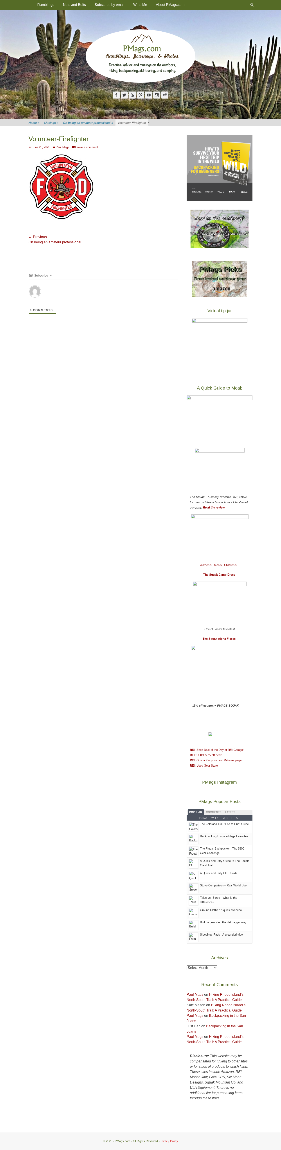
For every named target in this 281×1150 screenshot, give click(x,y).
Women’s (206, 565)
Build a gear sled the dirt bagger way (223, 922)
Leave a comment (86, 147)
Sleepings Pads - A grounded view (221, 934)
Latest (230, 812)
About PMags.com (170, 5)
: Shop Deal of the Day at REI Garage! (217, 749)
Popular (195, 812)
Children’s (230, 565)
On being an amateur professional (88, 122)
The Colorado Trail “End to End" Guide (224, 824)
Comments (213, 812)
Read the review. (214, 507)
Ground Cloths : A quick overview (221, 910)
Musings (51, 122)
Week (214, 818)
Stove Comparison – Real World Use (223, 885)
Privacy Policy (169, 1141)
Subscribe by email (109, 5)
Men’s (218, 565)
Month (227, 818)
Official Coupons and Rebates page (215, 760)
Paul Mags (62, 147)
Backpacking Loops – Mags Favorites (224, 836)
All (238, 818)
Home (34, 122)
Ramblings (45, 5)
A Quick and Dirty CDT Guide (218, 873)
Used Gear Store (204, 765)
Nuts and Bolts (74, 5)
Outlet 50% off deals (206, 755)
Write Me (140, 5)
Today (203, 818)
